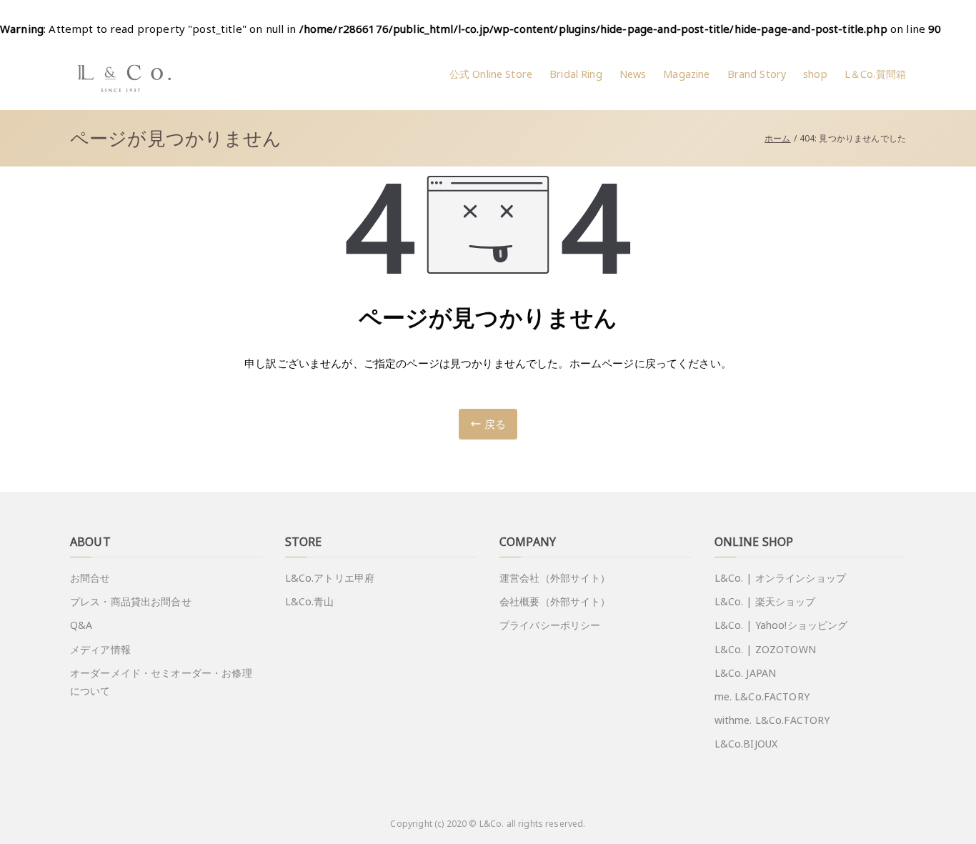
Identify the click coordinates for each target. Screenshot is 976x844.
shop (815, 74)
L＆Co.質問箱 (875, 74)
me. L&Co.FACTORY (762, 696)
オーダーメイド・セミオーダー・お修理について (161, 681)
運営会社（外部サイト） (555, 578)
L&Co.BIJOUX (746, 743)
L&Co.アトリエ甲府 (330, 578)
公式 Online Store (490, 74)
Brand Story (757, 74)
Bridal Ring (575, 74)
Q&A (81, 625)
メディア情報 (100, 649)
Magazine (686, 74)
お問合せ (90, 578)
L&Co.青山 (309, 601)
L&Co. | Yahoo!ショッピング (781, 625)
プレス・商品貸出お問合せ (130, 601)
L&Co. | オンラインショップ (780, 578)
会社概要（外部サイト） (555, 601)
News (633, 74)
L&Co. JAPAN (745, 673)
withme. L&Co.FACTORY (772, 720)
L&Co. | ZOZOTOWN (765, 649)
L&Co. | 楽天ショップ (765, 601)
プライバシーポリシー (550, 625)
